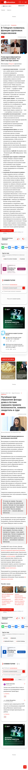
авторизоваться (13, 284)
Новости (9, 10)
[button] (22, 6)
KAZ (26, 2)
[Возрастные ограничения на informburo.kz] (19, 2)
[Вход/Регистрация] (22, 2)
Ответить (7, 693)
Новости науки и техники (10, 259)
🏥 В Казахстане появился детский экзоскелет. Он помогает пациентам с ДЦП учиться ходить (15, 346)
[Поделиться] (25, 767)
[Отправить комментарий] (23, 288)
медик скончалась (10, 568)
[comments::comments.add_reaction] (5, 696)
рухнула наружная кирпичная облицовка (13, 550)
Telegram (11, 64)
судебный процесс (9, 641)
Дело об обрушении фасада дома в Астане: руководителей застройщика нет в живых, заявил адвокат (7, 599)
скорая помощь (21, 641)
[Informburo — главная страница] (10, 2)
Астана (6, 638)
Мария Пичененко (16, 393)
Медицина (13, 638)
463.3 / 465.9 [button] (7, 6)
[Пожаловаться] (24, 683)
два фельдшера (10, 556)
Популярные (8, 679)
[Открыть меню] (2, 2)
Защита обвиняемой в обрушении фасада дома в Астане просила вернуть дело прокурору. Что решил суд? (20, 599)
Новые (20, 679)
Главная (3, 10)
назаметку (14, 25)
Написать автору (22, 37)
